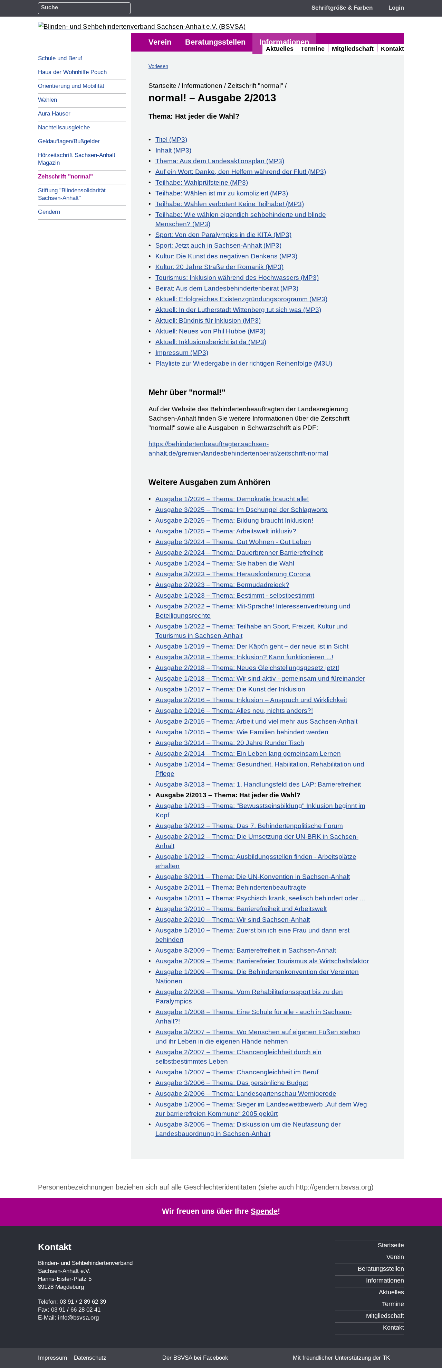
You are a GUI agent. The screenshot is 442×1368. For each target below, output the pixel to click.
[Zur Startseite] (142, 26)
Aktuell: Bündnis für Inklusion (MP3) (208, 320)
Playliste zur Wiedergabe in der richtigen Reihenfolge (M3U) (243, 363)
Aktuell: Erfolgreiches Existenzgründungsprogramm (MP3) (241, 299)
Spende (264, 1211)
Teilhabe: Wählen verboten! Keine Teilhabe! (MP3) (229, 204)
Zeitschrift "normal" (255, 85)
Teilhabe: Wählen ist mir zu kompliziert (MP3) (221, 193)
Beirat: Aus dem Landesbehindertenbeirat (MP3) (226, 288)
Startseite (162, 85)
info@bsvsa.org (78, 1317)
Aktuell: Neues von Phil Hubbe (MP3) (210, 331)
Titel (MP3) (171, 139)
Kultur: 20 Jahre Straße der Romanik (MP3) (219, 266)
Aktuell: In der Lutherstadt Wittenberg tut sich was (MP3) (238, 309)
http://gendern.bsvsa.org (333, 1187)
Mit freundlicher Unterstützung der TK (341, 1358)
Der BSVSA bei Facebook (195, 1358)
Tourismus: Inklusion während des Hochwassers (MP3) (237, 277)
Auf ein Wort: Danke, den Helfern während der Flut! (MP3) (240, 171)
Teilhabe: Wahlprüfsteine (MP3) (201, 182)
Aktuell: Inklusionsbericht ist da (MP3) (210, 342)
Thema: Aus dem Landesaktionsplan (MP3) (219, 161)
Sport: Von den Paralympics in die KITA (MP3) (223, 234)
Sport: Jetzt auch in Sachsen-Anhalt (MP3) (218, 245)
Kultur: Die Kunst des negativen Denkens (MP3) (226, 256)
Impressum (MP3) (181, 352)
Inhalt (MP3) (173, 150)
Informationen (202, 85)
